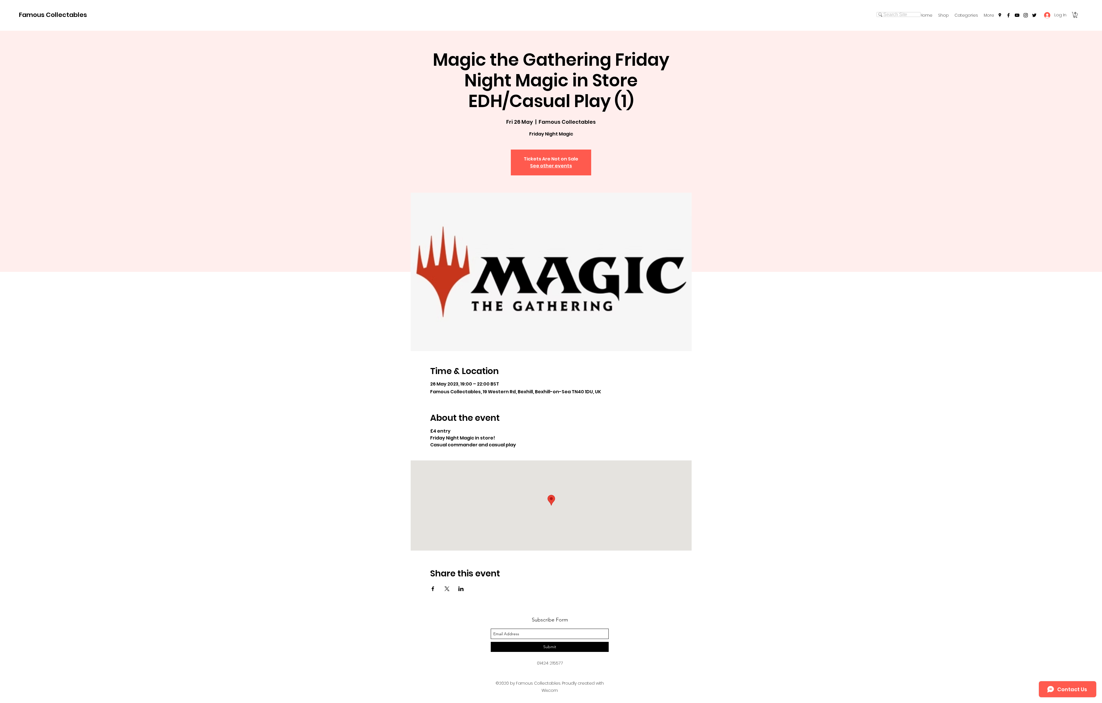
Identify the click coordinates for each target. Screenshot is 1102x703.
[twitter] (1034, 15)
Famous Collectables (53, 14)
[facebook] (1008, 15)
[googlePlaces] (1000, 15)
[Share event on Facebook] (433, 588)
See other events (551, 165)
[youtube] (1017, 15)
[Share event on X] (447, 588)
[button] (966, 15)
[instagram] (1026, 15)
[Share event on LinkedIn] (461, 588)
